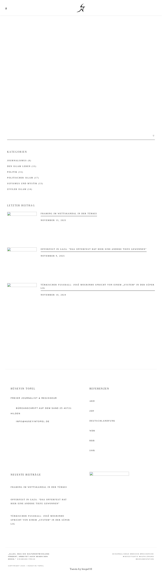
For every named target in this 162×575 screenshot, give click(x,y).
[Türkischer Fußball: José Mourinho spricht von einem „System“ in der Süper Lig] (22, 298)
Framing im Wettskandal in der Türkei (69, 213)
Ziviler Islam (16, 98)
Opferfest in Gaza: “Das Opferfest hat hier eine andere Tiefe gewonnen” (94, 249)
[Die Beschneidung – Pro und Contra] (41, 66)
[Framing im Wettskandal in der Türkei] (22, 227)
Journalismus (19, 160)
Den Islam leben (21, 166)
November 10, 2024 (53, 295)
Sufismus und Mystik (25, 183)
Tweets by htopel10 (81, 568)
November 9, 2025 (53, 256)
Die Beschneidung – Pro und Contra (29, 108)
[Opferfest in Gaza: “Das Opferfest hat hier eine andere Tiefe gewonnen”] (22, 262)
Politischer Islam (23, 178)
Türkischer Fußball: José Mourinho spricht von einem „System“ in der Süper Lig (40, 520)
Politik (15, 172)
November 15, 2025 (53, 220)
